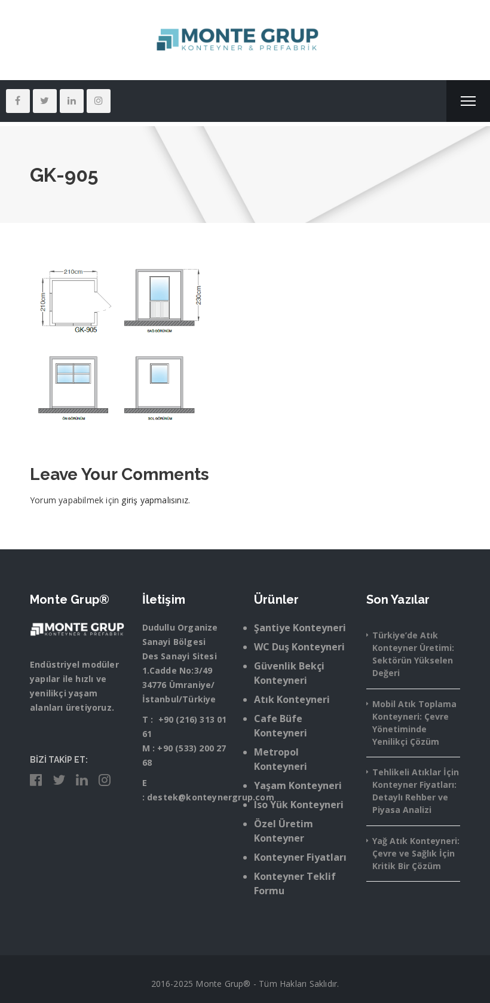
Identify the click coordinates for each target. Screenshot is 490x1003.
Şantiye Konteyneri (300, 627)
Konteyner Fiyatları (300, 857)
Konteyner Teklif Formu (295, 883)
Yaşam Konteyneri (298, 785)
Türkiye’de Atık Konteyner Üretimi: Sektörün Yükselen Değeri (413, 653)
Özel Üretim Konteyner (283, 831)
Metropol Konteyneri (280, 759)
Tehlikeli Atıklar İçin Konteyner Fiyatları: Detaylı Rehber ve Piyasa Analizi (415, 790)
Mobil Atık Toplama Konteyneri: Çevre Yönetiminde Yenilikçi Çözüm (414, 722)
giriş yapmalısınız (154, 500)
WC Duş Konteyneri (299, 646)
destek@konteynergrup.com (210, 797)
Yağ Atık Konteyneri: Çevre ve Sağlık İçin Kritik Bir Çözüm (416, 853)
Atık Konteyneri (292, 699)
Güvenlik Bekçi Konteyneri (289, 673)
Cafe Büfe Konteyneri (280, 725)
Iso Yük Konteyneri (299, 804)
